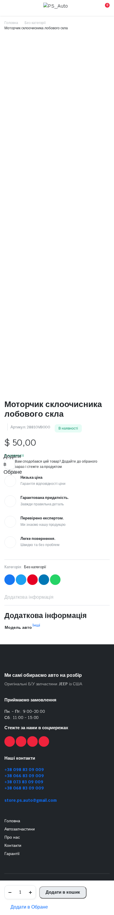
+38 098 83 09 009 (24, 769)
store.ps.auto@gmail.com (30, 800)
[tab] (28, 597)
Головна (11, 22)
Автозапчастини (19, 829)
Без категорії (35, 22)
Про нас (12, 837)
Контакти (12, 845)
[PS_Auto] (56, 8)
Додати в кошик (63, 892)
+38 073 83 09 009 (23, 781)
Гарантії (12, 853)
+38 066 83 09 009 (24, 775)
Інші (36, 625)
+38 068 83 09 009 (24, 788)
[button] (26, 907)
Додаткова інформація (28, 597)
